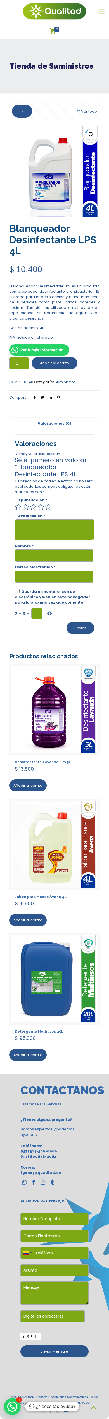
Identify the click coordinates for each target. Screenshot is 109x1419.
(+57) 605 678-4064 (38, 1156)
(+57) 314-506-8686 (38, 1151)
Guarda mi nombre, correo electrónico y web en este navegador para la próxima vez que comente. (52, 597)
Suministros (65, 382)
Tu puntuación (31, 500)
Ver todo (89, 111)
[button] (91, 135)
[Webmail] (66, 1410)
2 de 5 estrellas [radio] (25, 507)
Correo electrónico (35, 567)
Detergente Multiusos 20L (39, 1031)
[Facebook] (51, 1410)
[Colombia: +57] (27, 1253)
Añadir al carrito (54, 363)
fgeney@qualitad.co (40, 1172)
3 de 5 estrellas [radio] (33, 507)
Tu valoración (30, 515)
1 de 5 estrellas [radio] (18, 507)
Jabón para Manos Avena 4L (41, 897)
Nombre (24, 546)
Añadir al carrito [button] (27, 785)
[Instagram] (58, 1410)
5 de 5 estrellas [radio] (48, 507)
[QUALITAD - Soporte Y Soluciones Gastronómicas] (54, 11)
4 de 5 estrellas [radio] (40, 507)
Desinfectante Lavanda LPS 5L (43, 762)
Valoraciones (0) (54, 423)
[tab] (54, 423)
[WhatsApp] (43, 1410)
